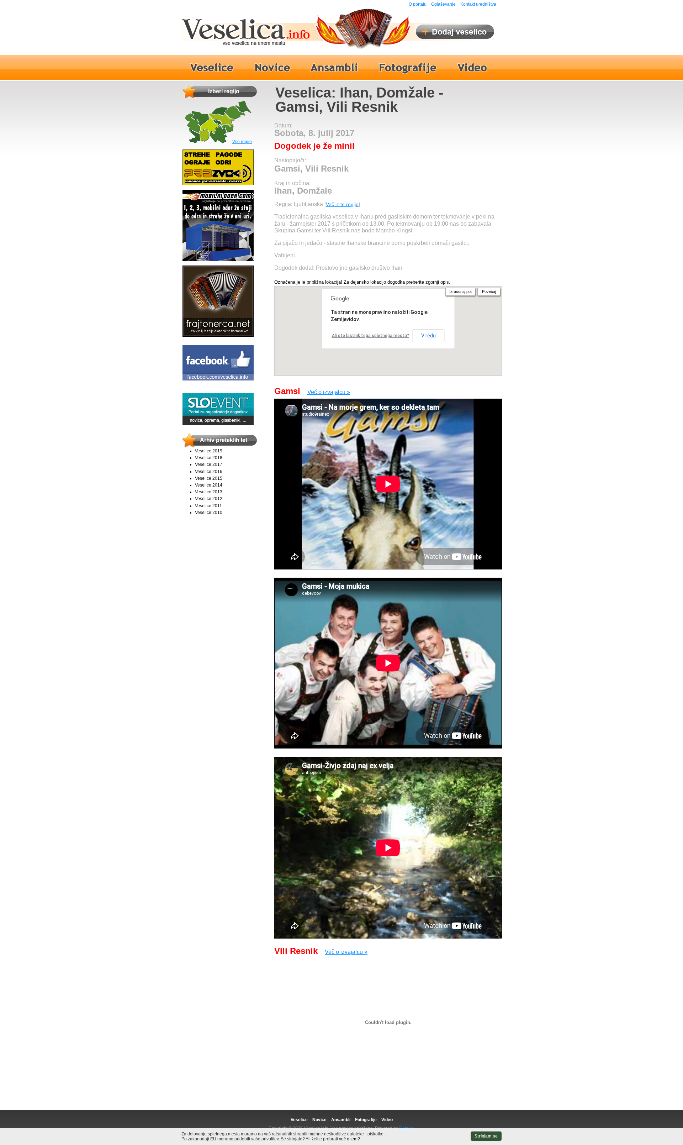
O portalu (418, 4)
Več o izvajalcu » (328, 392)
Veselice (299, 1119)
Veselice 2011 (208, 505)
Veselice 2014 (208, 485)
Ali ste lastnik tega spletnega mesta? (370, 335)
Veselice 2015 (208, 478)
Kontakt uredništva (478, 4)
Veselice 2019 (208, 450)
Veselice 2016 (208, 471)
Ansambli (340, 1119)
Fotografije (366, 1119)
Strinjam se (486, 1136)
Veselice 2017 (208, 464)
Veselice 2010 (208, 512)
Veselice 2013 (208, 491)
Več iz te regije (342, 204)
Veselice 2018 (208, 457)
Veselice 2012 (208, 498)
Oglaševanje (443, 4)
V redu (428, 335)
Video (387, 1119)
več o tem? (349, 1138)
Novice (319, 1119)
